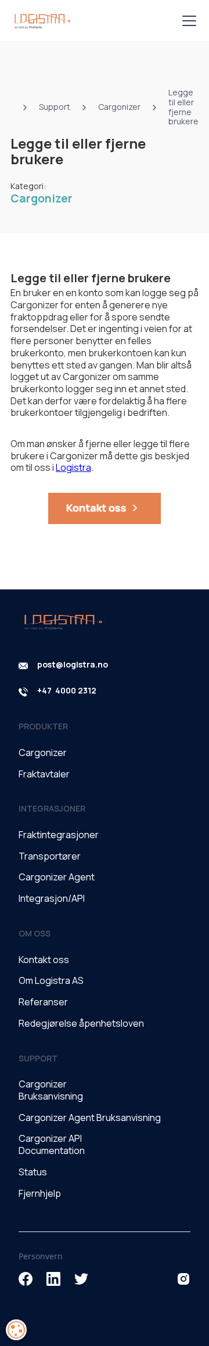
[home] (42, 21)
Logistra (73, 467)
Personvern (41, 1256)
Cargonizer (41, 198)
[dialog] (16, 1329)
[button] (187, 21)
